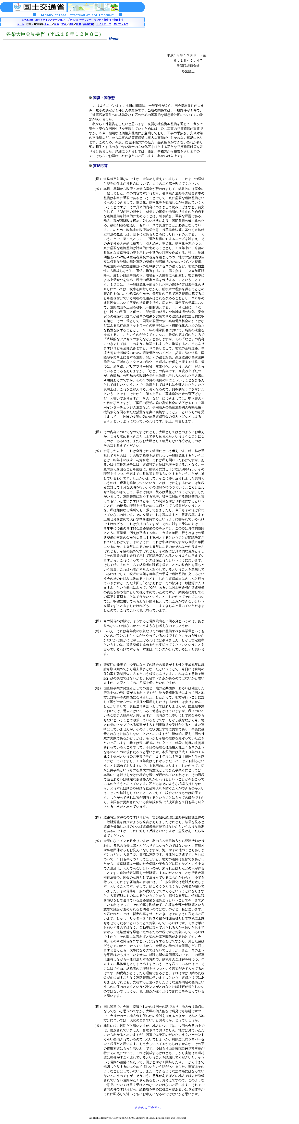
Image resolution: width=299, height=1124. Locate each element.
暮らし (48, 24)
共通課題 (88, 24)
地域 (78, 24)
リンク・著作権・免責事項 (108, 19)
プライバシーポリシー (79, 19)
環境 (71, 24)
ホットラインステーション (50, 19)
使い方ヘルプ (120, 24)
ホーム (20, 24)
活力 (56, 24)
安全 (63, 24)
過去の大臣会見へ (147, 1107)
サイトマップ (103, 24)
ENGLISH (27, 19)
